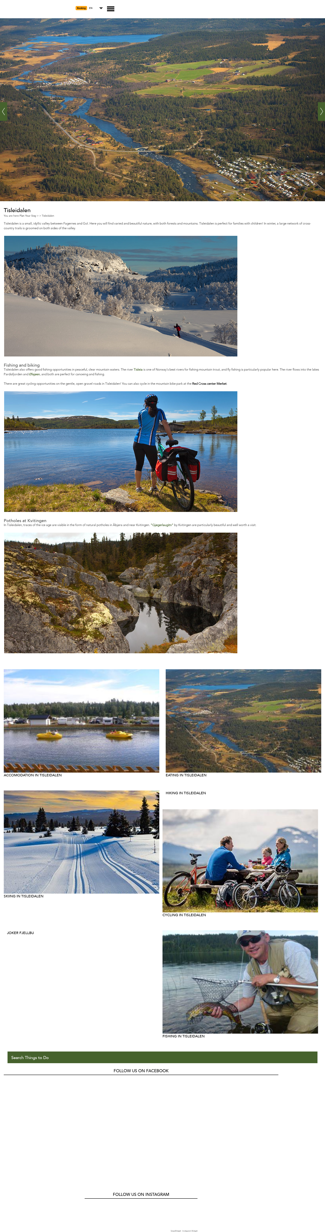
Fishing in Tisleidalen (183, 1036)
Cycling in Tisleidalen (184, 915)
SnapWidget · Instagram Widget (184, 1231)
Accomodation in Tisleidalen (33, 775)
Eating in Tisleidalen (186, 775)
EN (90, 8)
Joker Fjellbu (20, 933)
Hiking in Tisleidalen (186, 793)
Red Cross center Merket (209, 383)
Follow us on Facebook (141, 1070)
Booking (81, 8)
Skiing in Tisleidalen (23, 896)
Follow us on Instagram (141, 1194)
